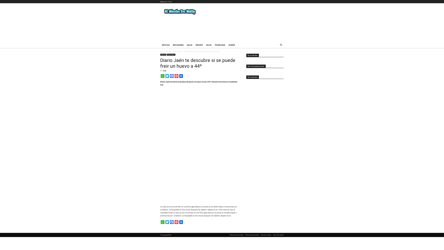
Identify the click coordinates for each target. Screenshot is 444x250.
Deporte (199, 45)
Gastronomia (177, 51)
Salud (189, 45)
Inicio (162, 51)
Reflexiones (178, 45)
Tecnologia (220, 45)
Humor (231, 45)
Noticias (166, 45)
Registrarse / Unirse (166, 1)
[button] (281, 45)
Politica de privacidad (236, 235)
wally (164, 71)
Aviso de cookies (266, 235)
